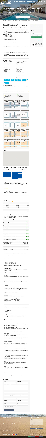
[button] (16, 158)
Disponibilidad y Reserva (16, 20)
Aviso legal (41, 434)
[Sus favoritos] (42, 1)
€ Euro (39, 1)
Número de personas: (19, 381)
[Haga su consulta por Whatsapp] (44, 1)
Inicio (14, 1)
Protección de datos (36, 434)
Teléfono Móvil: (19, 397)
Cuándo (5, 381)
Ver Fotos (32, 20)
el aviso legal (37, 426)
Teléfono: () (5, 397)
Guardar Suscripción (36, 428)
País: (17, 403)
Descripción (5, 20)
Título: (5, 394)
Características (9, 20)
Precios (29, 20)
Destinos (17, 1)
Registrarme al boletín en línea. (9, 406)
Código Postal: (19, 400)
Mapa (22, 20)
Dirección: (5, 400)
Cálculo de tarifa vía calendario (36, 37)
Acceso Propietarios (30, 1)
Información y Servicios (22, 1)
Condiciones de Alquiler (30, 434)
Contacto (36, 20)
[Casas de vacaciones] (6, 2)
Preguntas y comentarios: (7, 384)
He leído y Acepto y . (37, 426)
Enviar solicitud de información (9, 410)
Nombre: (13, 394)
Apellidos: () (22, 394)
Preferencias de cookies (26, 435)
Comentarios (25, 20)
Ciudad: (5, 403)
